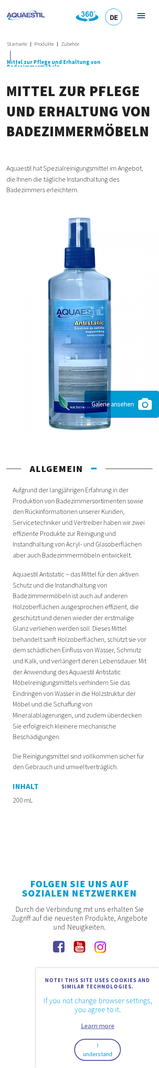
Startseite (17, 43)
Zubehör (70, 43)
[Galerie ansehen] (79, 322)
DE (114, 17)
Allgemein (56, 469)
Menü (140, 15)
